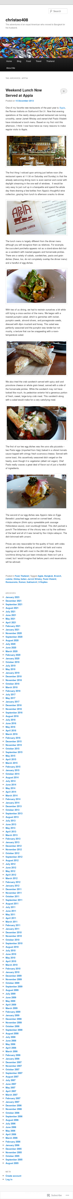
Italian (23, 578)
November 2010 (14, 936)
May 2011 (10, 914)
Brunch (57, 575)
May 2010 (10, 957)
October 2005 (12, 1156)
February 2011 (13, 925)
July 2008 (10, 1037)
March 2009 (11, 1008)
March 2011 (11, 921)
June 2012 (11, 867)
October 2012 (12, 853)
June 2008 (11, 1040)
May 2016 (10, 726)
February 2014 (13, 799)
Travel (38, 61)
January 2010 (12, 972)
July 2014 (10, 781)
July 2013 (10, 820)
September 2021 (14, 604)
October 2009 (12, 982)
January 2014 (12, 802)
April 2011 (11, 918)
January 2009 (12, 1015)
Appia (62, 107)
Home (9, 61)
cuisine (9, 578)
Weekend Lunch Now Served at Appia (24, 92)
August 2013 (12, 817)
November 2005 (14, 1152)
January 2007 (12, 1101)
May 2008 (10, 1044)
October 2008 (12, 1026)
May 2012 (10, 871)
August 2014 (12, 777)
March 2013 (11, 835)
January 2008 (12, 1058)
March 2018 (11, 687)
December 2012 (14, 845)
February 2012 (13, 882)
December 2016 (14, 705)
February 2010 (13, 968)
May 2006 (10, 1130)
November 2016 (14, 709)
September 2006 (14, 1116)
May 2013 (10, 827)
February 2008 (13, 1055)
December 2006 (14, 1105)
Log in (9, 1179)
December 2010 (14, 932)
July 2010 (10, 950)
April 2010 (11, 961)
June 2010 (11, 954)
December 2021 (14, 600)
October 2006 (12, 1112)
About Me (10, 67)
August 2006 (12, 1120)
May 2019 (10, 669)
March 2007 (11, 1094)
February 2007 (13, 1098)
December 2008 (14, 1018)
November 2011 (14, 892)
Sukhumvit (32, 582)
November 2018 (14, 680)
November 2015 (14, 745)
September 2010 (14, 943)
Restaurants (12, 582)
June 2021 (11, 615)
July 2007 (10, 1080)
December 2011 (14, 889)
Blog (19, 61)
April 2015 (11, 759)
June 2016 (11, 723)
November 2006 (14, 1109)
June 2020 (11, 647)
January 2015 (12, 770)
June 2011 (11, 910)
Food (28, 61)
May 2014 (10, 788)
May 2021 (10, 618)
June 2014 (11, 784)
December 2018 (14, 676)
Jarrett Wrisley (35, 578)
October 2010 (12, 939)
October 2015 (12, 748)
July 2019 (10, 665)
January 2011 (12, 928)
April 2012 (11, 874)
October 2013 (12, 809)
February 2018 (13, 690)
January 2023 (12, 597)
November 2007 (14, 1065)
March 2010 (11, 964)
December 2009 (14, 975)
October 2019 (12, 662)
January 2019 (12, 672)
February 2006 (13, 1141)
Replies (43, 582)
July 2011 (10, 907)
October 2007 (12, 1069)
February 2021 (13, 626)
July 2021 (10, 611)
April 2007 (11, 1091)
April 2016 (11, 730)
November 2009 (14, 979)
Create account (13, 1175)
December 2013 (14, 806)
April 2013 (11, 831)
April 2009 (11, 1004)
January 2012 (12, 885)
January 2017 (12, 701)
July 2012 (10, 863)
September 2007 (14, 1073)
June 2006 (11, 1127)
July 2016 (10, 719)
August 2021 (12, 607)
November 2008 (14, 1022)
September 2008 (14, 1029)
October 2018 (12, 683)
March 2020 (11, 651)
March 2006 (11, 1137)
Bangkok (48, 575)
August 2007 (12, 1076)
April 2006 (11, 1134)
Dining (17, 578)
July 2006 (10, 1123)
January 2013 (12, 842)
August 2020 (12, 640)
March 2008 (11, 1051)
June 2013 (11, 824)
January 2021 (12, 629)
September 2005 (14, 1159)
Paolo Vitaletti (49, 578)
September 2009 (14, 986)
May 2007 (10, 1087)
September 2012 (14, 856)
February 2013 (13, 838)
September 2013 (14, 813)
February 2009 (13, 1011)
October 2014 (12, 773)
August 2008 (12, 1033)
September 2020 (14, 636)
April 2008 (11, 1047)
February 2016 (13, 737)
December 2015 (14, 741)
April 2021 (11, 622)
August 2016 (12, 716)
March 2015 (11, 762)
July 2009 (10, 993)
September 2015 (14, 752)
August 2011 (12, 903)
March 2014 (11, 795)
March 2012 (11, 878)
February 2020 (13, 654)
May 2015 (10, 755)
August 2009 (12, 990)
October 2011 (12, 896)
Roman (22, 582)
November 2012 (14, 849)
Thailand (50, 61)
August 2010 (12, 946)
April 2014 (11, 791)
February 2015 (13, 766)
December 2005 (14, 1148)
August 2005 (12, 1163)
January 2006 (12, 1145)
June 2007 (11, 1084)
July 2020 (10, 643)
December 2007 (14, 1062)
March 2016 (11, 734)
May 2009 (10, 1001)
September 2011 (14, 900)
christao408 (17, 20)
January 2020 (12, 658)
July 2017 (10, 694)
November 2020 (14, 633)
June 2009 (11, 997)
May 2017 (10, 698)
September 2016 (14, 712)
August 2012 (12, 860)
